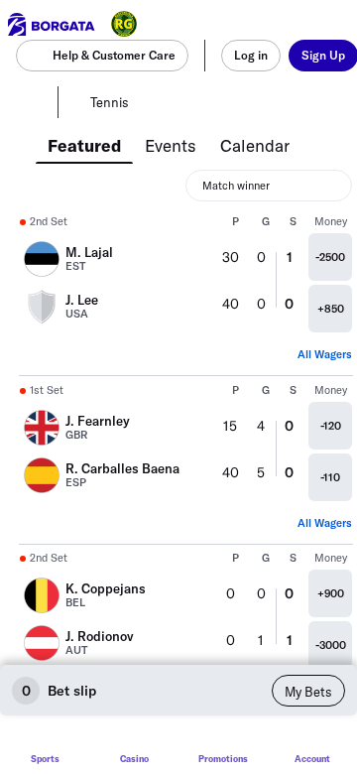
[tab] (84, 144)
